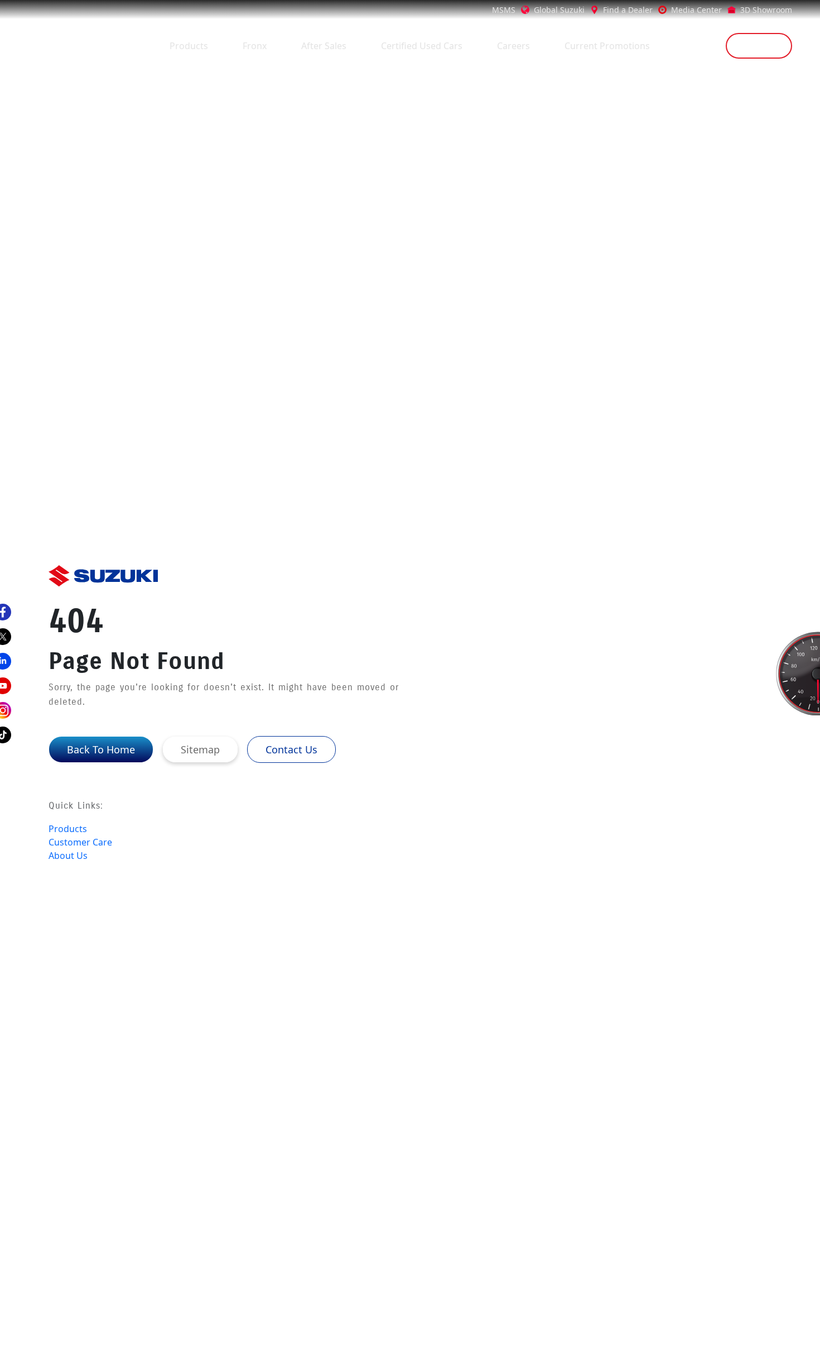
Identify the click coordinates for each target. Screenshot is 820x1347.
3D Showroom (766, 9)
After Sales (323, 46)
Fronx (255, 46)
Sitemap (200, 749)
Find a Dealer (628, 9)
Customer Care (80, 842)
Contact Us (291, 749)
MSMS (503, 9)
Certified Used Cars (421, 46)
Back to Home (101, 749)
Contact (758, 46)
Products (189, 46)
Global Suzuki (559, 9)
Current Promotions (607, 46)
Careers (513, 46)
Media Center (696, 9)
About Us (68, 855)
